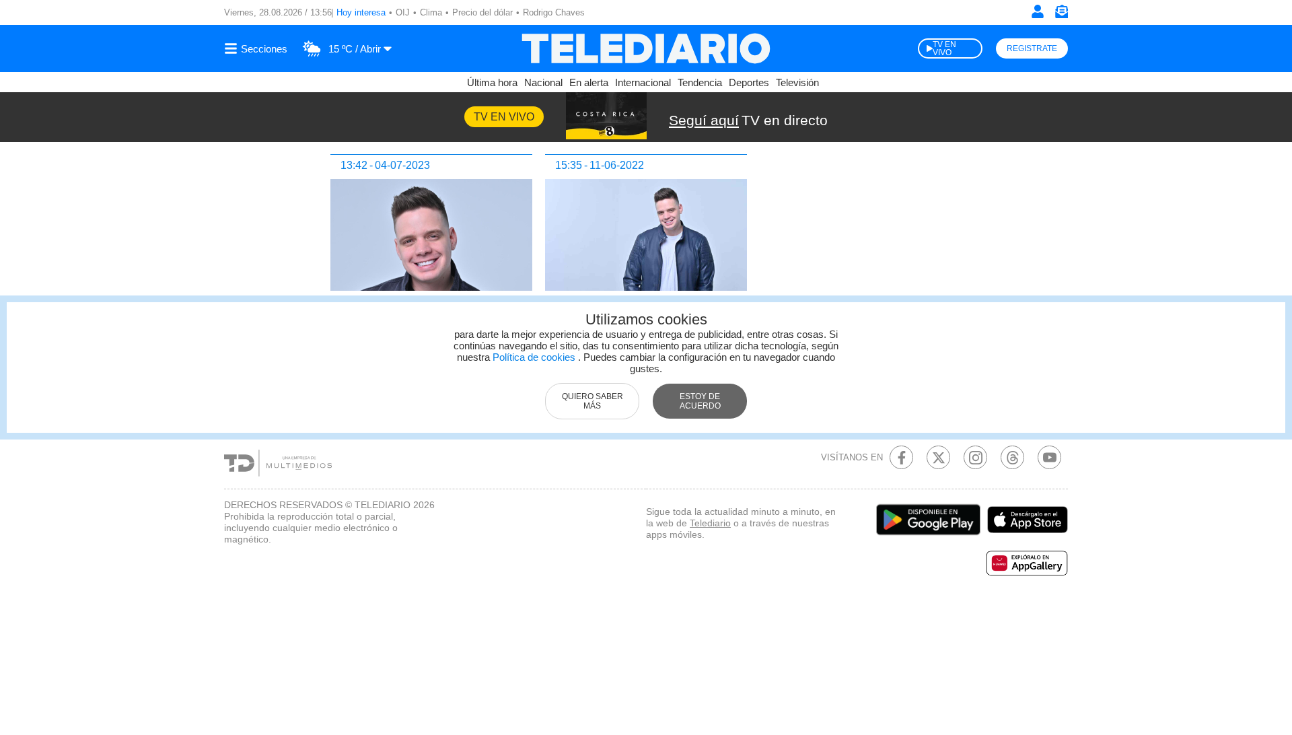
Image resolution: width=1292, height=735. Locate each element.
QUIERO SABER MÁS (592, 401)
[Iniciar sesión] (1037, 11)
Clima (431, 12)
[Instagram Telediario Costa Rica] (975, 457)
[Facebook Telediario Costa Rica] (901, 457)
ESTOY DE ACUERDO (700, 401)
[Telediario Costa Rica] (645, 48)
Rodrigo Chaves (554, 12)
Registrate (1032, 48)
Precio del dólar (482, 12)
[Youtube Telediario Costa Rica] (1049, 457)
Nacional (543, 82)
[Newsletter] (1061, 14)
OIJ (403, 12)
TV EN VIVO (944, 48)
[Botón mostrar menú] (257, 48)
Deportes (749, 82)
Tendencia (700, 82)
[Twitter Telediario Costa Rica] (938, 457)
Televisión (797, 82)
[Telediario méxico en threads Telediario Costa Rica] (1012, 457)
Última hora (492, 82)
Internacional (643, 82)
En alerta (588, 82)
